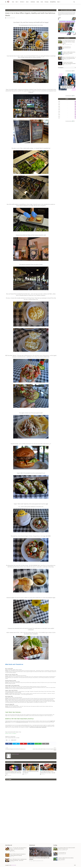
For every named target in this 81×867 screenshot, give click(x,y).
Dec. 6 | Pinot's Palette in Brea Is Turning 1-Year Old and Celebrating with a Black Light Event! (13, 772)
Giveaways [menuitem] (46, 1)
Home (7, 10)
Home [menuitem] (13, 1)
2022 (66, 106)
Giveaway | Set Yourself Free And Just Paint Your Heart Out (31, 772)
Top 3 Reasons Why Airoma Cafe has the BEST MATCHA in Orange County (69, 42)
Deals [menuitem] (27, 1)
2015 (67, 116)
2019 (67, 109)
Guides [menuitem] (38, 1)
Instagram (14, 733)
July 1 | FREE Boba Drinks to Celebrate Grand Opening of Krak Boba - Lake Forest (18, 860)
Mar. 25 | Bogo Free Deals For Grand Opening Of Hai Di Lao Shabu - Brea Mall (47, 772)
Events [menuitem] (42, 1)
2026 (66, 101)
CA (9, 740)
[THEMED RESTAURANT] (40, 852)
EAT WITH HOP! (13, 865)
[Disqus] (30, 794)
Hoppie (17, 754)
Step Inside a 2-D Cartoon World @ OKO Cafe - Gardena (39, 858)
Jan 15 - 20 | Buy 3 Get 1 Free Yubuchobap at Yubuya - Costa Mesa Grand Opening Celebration (18, 849)
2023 (66, 104)
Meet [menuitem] (16, 1)
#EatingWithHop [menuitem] (53, 1)
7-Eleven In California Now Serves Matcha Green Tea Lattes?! (69, 53)
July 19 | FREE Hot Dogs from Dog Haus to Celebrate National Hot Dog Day (18, 855)
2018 (67, 111)
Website (6, 733)
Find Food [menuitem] (21, 1)
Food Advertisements (68, 95)
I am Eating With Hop (67, 47)
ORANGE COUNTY (13, 740)
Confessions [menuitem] (33, 1)
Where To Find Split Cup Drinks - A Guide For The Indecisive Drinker (69, 58)
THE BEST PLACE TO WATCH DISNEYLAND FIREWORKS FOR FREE (69, 63)
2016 (67, 114)
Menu (10, 733)
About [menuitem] (58, 1)
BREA (9, 10)
